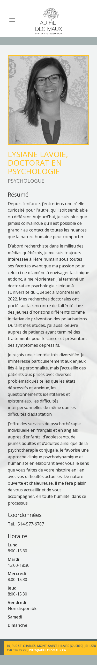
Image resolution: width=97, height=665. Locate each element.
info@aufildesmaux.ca (47, 650)
